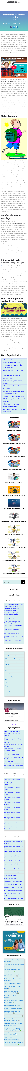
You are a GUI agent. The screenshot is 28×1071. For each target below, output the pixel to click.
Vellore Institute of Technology (12, 659)
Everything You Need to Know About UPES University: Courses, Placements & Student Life (14, 398)
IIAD (6, 682)
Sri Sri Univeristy (9, 676)
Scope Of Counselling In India (12, 983)
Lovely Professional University (12, 656)
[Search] (23, 582)
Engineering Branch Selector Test (13, 881)
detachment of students (6, 81)
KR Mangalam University (11, 662)
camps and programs (19, 223)
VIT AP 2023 (7, 735)
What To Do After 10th (10, 878)
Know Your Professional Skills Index (13, 890)
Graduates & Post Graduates (12, 779)
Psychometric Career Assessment (13, 872)
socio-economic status (6, 174)
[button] (11, 27)
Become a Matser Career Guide (13, 869)
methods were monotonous (17, 271)
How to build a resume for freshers (13, 1016)
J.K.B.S (6, 694)
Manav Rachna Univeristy (11, 668)
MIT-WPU (7, 665)
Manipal (7, 685)
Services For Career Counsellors (13, 861)
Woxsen (7, 688)
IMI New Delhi (8, 691)
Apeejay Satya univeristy (11, 674)
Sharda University (9, 653)
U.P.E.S (6, 679)
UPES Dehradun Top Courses (11, 629)
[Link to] (14, 426)
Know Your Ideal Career (10, 875)
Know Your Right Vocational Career (13, 898)
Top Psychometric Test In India (11, 1005)
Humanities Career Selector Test (13, 887)
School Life (15, 20)
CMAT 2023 (7, 742)
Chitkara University (9, 671)
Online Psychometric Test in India (12, 1008)
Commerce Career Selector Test (13, 884)
